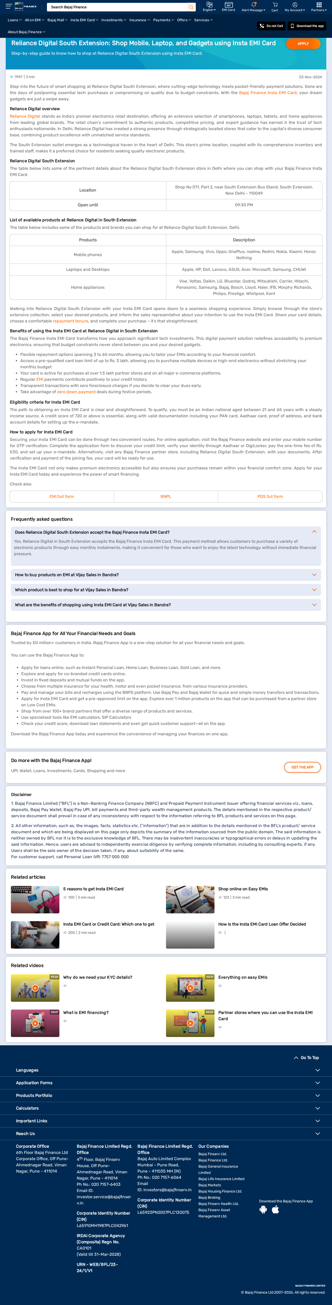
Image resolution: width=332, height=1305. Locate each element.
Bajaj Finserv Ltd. (212, 1154)
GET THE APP (303, 767)
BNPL (166, 496)
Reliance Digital (25, 116)
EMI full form (62, 496)
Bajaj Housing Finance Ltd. (220, 1191)
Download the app (310, 26)
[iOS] (275, 1210)
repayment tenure (70, 321)
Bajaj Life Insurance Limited (221, 1179)
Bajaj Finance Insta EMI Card (267, 92)
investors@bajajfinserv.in (167, 1189)
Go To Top (310, 1057)
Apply (303, 43)
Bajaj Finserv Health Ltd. (218, 1204)
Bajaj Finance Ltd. (213, 1160)
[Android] (263, 1210)
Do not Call (275, 26)
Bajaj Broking (209, 1197)
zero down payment (76, 391)
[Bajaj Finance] (26, 6)
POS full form (270, 496)
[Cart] (275, 5)
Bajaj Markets (209, 1185)
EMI (39, 379)
